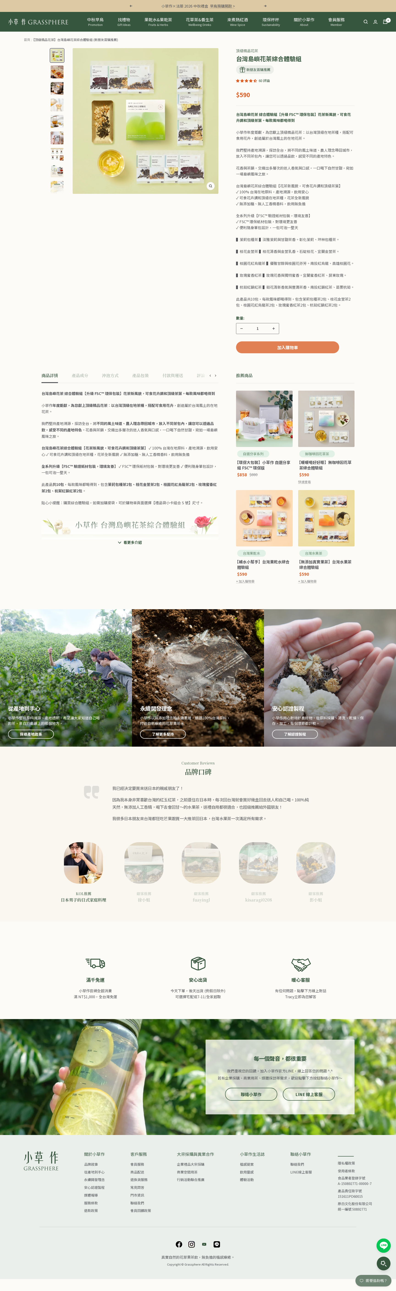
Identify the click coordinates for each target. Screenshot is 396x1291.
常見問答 (137, 1187)
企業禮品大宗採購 (190, 1164)
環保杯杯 (271, 22)
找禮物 (124, 22)
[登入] (375, 22)
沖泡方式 (110, 375)
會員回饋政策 (140, 1210)
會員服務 (336, 22)
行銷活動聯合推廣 (190, 1179)
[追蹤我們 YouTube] (204, 1244)
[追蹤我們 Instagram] (191, 1244)
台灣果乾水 (251, 553)
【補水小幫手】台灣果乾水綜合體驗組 (263, 564)
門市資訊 (137, 1195)
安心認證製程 (94, 1187)
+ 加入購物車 (245, 581)
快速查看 (304, 482)
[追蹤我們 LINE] (217, 1244)
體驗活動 (247, 1179)
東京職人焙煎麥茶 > (217, 5)
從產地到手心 (94, 1172)
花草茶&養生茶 (200, 22)
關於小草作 (304, 22)
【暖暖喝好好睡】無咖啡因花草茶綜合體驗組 (325, 465)
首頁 (27, 39)
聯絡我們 (137, 1203)
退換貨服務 (139, 1179)
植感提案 (247, 1164)
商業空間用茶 (187, 1172)
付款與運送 (172, 375)
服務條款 (91, 1203)
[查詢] (366, 22)
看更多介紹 (133, 542)
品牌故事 (91, 1164)
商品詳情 (49, 375)
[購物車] (385, 22)
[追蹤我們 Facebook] (179, 1244)
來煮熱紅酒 (237, 22)
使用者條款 (346, 1170)
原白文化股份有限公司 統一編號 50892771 (355, 1206)
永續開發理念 (94, 1179)
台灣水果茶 (313, 553)
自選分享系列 (253, 453)
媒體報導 (91, 1195)
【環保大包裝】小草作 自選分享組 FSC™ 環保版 (263, 465)
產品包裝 (140, 375)
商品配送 (137, 1172)
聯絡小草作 (251, 1094)
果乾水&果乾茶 (158, 22)
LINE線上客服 (301, 1172)
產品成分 (80, 375)
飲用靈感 (247, 1172)
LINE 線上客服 (308, 1094)
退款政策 (91, 1210)
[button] (246, 80)
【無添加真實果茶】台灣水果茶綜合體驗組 (325, 564)
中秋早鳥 (95, 22)
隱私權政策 (346, 1163)
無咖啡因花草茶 (317, 453)
